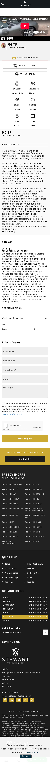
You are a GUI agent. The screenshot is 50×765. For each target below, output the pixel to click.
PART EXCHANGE (27, 74)
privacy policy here (12, 414)
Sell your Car (33, 573)
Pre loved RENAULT (34, 527)
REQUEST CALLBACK (27, 66)
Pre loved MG (8, 522)
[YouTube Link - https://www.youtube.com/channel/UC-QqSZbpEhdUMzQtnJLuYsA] (32, 700)
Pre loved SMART (33, 532)
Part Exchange (11, 577)
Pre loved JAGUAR (33, 504)
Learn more (31, 752)
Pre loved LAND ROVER (12, 508)
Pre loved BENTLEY (33, 489)
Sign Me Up (25, 459)
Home (7, 564)
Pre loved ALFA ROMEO (12, 485)
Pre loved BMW (9, 494)
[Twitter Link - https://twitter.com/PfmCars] (11, 700)
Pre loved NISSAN (33, 522)
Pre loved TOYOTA (10, 537)
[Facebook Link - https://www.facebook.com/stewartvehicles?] (5, 700)
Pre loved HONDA (10, 504)
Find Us (30, 582)
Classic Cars (11, 568)
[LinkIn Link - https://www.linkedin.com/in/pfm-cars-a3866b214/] (25, 700)
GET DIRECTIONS (11, 628)
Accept (25, 756)
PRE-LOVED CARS (35, 564)
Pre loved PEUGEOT (11, 527)
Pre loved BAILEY (10, 489)
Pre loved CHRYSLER (34, 494)
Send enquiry (25, 438)
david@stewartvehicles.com (18, 696)
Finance (31, 568)
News (29, 577)
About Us (9, 582)
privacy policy (36, 711)
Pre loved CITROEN (10, 499)
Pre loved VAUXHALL (34, 537)
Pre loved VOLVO (32, 541)
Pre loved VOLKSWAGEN (8, 542)
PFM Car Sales (11, 573)
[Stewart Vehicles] (25, 4)
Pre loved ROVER (10, 532)
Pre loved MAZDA (10, 515)
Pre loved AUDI (32, 485)
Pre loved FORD (32, 499)
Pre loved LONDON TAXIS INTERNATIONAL (35, 509)
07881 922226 (11, 692)
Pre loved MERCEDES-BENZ (35, 516)
